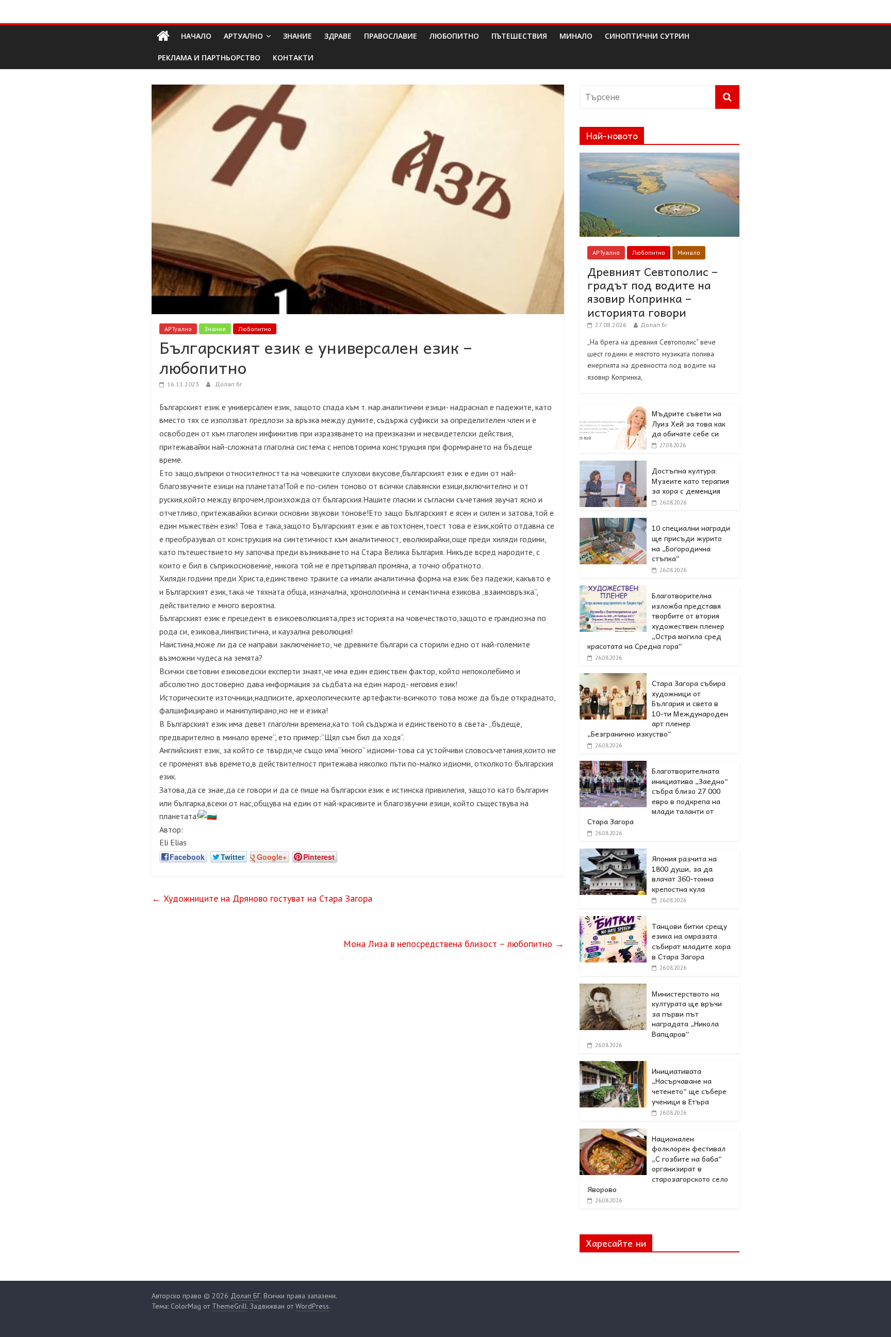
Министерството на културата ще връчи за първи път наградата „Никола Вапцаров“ (687, 1013)
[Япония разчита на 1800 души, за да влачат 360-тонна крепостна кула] (613, 854)
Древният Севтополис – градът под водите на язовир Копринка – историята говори (652, 291)
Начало (196, 36)
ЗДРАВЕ (338, 36)
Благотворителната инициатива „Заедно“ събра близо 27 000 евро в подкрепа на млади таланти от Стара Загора (657, 796)
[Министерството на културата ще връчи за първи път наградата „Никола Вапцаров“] (613, 989)
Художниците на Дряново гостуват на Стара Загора (262, 898)
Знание (215, 329)
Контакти (293, 57)
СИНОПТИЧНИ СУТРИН (647, 36)
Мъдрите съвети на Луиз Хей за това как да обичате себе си (688, 423)
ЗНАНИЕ (297, 36)
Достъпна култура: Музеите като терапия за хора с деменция (690, 480)
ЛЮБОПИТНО (454, 36)
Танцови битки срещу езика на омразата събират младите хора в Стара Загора (691, 941)
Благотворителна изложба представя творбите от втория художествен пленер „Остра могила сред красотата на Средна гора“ (655, 620)
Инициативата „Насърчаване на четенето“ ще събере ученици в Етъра (689, 1086)
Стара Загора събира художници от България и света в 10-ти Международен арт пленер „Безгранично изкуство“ (657, 708)
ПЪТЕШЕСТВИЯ (519, 36)
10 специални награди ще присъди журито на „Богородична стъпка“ (691, 543)
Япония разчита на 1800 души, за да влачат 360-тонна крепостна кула (684, 873)
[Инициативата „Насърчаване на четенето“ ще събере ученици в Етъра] (613, 1066)
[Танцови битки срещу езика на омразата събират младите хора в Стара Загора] (613, 921)
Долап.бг (228, 384)
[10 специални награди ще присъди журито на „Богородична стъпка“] (613, 523)
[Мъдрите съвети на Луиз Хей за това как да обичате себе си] (613, 409)
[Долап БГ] (163, 36)
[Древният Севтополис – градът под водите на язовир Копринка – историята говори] (659, 158)
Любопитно (254, 329)
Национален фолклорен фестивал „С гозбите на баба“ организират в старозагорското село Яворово (657, 1164)
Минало (689, 252)
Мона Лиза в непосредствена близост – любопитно (453, 944)
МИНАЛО (575, 36)
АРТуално (243, 36)
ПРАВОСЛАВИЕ (390, 36)
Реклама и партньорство (209, 57)
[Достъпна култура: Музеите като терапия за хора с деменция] (613, 466)
